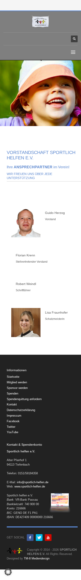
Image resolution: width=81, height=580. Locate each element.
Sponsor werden (17, 388)
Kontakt (12, 404)
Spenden (12, 393)
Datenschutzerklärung (21, 410)
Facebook (13, 421)
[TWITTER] (39, 537)
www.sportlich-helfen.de (29, 486)
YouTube (12, 432)
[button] (8, 572)
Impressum (14, 415)
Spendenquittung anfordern (24, 399)
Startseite (13, 376)
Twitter (11, 426)
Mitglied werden (17, 382)
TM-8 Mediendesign (37, 558)
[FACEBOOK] (30, 537)
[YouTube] (48, 537)
